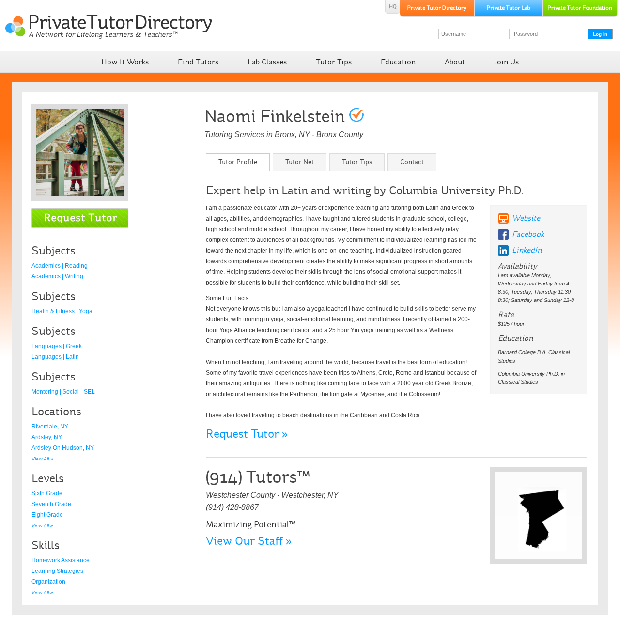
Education (398, 61)
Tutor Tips (334, 61)
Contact (412, 162)
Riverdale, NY (49, 426)
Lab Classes (267, 61)
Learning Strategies (57, 571)
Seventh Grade (51, 504)
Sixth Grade (46, 493)
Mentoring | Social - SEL (63, 391)
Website (526, 217)
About (455, 61)
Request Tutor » (247, 434)
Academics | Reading (59, 265)
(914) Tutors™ (258, 477)
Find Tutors (198, 61)
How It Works (125, 61)
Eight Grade (47, 514)
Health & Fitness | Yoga (62, 311)
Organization (48, 581)
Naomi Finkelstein (274, 116)
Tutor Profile (237, 162)
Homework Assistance (60, 560)
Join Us (506, 61)
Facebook (528, 233)
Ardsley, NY (46, 437)
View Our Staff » (249, 541)
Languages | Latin (55, 356)
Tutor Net (299, 162)
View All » (42, 458)
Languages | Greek (56, 346)
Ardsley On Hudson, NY (62, 447)
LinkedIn (527, 249)
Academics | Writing (57, 276)
